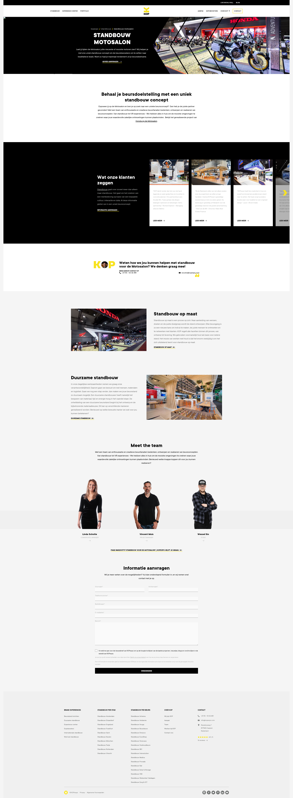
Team (166, 724)
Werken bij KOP (170, 729)
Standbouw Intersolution (140, 753)
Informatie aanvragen (107, 210)
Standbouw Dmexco (138, 733)
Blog (238, 2)
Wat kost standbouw (71, 737)
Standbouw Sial (136, 766)
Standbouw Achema (138, 716)
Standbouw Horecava (138, 741)
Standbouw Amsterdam (106, 716)
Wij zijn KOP (168, 716)
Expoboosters (212, 11)
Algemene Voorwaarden (95, 792)
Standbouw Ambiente (138, 720)
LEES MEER (241, 221)
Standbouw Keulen (104, 737)
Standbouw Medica (138, 757)
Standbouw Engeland (105, 724)
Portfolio (84, 11)
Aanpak (200, 11)
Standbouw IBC (136, 749)
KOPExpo (95, 29)
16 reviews (201, 740)
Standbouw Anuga (137, 724)
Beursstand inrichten (71, 716)
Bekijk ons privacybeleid (138, 657)
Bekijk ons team (125, 550)
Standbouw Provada (138, 761)
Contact (237, 11)
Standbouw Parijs (104, 745)
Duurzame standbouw (81, 418)
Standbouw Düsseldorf (106, 720)
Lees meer (157, 221)
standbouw (106, 29)
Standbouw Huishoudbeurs (140, 745)
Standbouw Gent (104, 733)
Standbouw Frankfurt (105, 729)
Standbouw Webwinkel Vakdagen (143, 778)
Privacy (82, 792)
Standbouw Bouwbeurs (139, 729)
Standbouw (55, 11)
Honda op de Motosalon (146, 121)
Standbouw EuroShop (139, 737)
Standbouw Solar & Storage (141, 770)
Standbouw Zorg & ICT (139, 782)
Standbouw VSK (136, 774)
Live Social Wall (227, 2)
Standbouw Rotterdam (106, 749)
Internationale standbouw (73, 733)
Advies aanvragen (110, 62)
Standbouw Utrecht (105, 753)
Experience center (70, 11)
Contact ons (168, 733)
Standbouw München (105, 741)
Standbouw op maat (163, 347)
